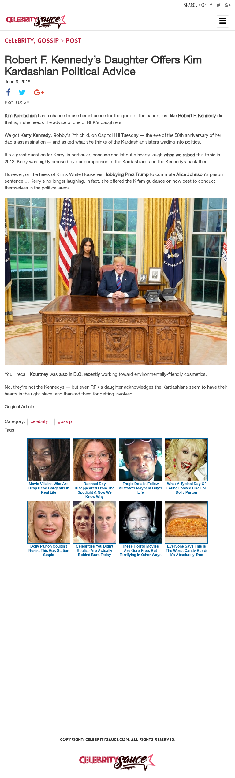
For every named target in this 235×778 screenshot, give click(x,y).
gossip (48, 41)
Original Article (19, 407)
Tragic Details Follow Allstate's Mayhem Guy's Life (140, 488)
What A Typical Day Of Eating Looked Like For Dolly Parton (186, 488)
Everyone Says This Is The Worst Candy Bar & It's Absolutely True (186, 550)
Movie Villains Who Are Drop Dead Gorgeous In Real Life (48, 488)
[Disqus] (117, 643)
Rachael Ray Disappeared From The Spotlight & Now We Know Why (94, 490)
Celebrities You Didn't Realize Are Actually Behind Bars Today (94, 550)
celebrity (19, 41)
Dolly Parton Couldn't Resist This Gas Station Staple (48, 550)
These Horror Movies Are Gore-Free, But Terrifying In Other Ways (141, 550)
